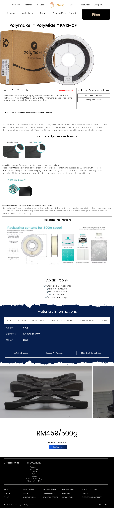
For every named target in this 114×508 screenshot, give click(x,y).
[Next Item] (110, 392)
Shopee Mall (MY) (34, 481)
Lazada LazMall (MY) (34, 479)
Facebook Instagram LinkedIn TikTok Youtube (34, 471)
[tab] (16, 320)
